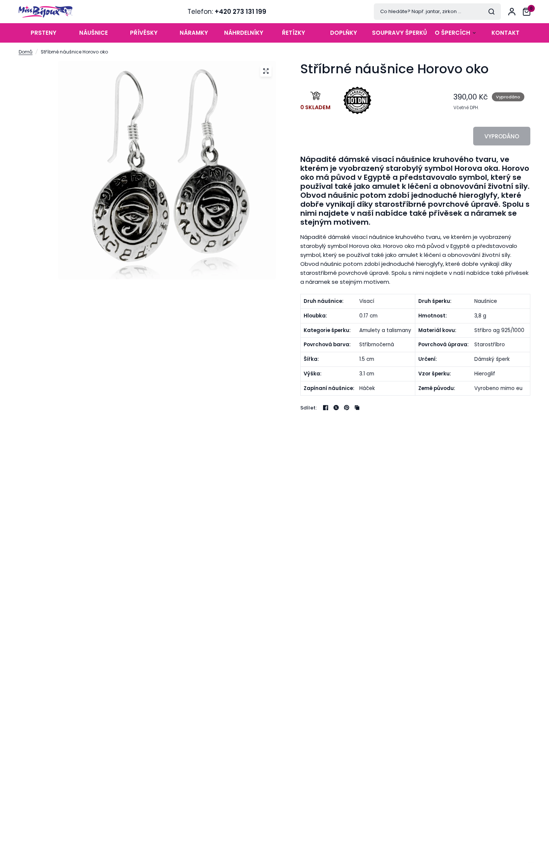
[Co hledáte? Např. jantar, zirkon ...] (491, 11)
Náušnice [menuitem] (93, 33)
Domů (25, 52)
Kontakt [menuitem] (505, 33)
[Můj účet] (512, 11)
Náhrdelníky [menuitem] (243, 33)
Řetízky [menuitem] (293, 33)
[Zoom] (266, 71)
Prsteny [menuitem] (43, 33)
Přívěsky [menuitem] (144, 33)
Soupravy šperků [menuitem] (399, 33)
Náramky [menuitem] (194, 33)
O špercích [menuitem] (452, 33)
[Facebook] (325, 407)
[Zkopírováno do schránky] (357, 407)
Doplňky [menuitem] (343, 33)
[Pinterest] (346, 407)
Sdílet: (308, 407)
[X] (336, 407)
